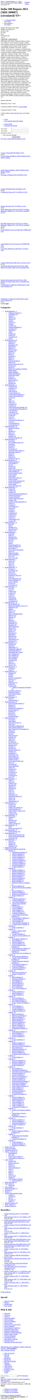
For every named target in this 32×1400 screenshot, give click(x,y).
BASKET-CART (9, 1369)
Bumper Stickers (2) (10, 1206)
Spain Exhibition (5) (17, 1087)
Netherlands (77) (13, 647)
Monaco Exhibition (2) (18, 1025)
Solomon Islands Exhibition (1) (21, 1081)
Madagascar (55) (13, 607)
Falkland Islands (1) (14, 461)
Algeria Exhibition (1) (18, 855)
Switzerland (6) (12, 775)
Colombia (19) (12, 404)
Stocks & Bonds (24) (11, 1182)
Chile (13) (11, 401)
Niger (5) (11, 662)
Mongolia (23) (12, 633)
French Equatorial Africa (15, 473)
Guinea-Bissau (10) (13, 519)
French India (12, 476)
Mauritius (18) (12, 625)
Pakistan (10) (12, 673)
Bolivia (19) (11, 362)
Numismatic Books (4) (11, 1150)
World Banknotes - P (11, 671)
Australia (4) (11, 333)
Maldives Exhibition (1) (18, 1019)
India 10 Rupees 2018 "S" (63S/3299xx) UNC (17, 1252)
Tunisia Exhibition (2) (18, 1103)
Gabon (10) (11, 489)
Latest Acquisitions (9, 1318)
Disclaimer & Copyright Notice (13, 1342)
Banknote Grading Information (13, 1332)
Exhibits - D (11, 926)
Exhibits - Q (11, 1055)
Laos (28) (11, 588)
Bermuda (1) (12, 356)
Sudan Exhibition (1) (18, 1089)
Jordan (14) (11, 566)
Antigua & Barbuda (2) (15, 327)
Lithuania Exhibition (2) (19, 1011)
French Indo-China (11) (15, 477)
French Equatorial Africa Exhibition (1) (18, 946)
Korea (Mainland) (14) (14, 578)
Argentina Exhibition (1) (19, 863)
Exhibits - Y (11, 1134)
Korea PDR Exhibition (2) (19, 1001)
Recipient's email (5, 133)
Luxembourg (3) (13, 601)
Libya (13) (11, 596)
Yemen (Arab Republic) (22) (16, 834)
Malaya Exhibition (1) (18, 1017)
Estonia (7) (11, 455)
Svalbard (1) (11, 770)
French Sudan (12, 484)
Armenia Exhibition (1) (18, 862)
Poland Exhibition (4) (18, 1051)
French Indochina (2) (14, 1167)
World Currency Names (11, 1334)
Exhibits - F (11, 937)
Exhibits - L (11, 1004)
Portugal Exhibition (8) (18, 1052)
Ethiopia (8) (11, 457)
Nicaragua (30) (12, 660)
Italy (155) (11, 556)
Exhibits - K (11, 996)
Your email (4, 131)
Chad (9, 399)
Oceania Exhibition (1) (18, 1039)
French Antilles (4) (13, 471)
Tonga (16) (11, 793)
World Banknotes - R (11, 702)
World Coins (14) (10, 1147)
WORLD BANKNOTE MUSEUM (15, 849)
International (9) (12, 538)
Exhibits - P (11, 1041)
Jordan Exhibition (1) (18, 995)
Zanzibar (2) (11, 844)
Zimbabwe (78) (12, 846)
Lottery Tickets (9, 1159)
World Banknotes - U (11, 802)
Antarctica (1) (12, 325)
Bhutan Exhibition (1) (18, 879)
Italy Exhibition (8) (17, 987)
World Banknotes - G (11, 487)
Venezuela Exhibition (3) (19, 1123)
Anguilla (10, 324)
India (19, 1)
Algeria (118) (12, 1161)
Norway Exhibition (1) (18, 1036)
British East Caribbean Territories (17, 369)
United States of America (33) (16, 810)
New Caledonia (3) (13, 654)
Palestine (10, 674)
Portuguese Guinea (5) (14, 690)
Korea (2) (11, 577)
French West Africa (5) (14, 486)
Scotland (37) (12, 737)
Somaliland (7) (12, 753)
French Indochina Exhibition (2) (21, 948)
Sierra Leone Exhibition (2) (19, 1076)
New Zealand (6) (13, 657)
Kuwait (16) (11, 583)
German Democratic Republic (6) (17, 494)
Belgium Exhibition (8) (18, 875)
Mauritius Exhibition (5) (19, 1022)
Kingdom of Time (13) (14, 575)
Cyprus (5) (11, 421)
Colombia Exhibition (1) (19, 913)
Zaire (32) (11, 841)
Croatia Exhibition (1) (18, 919)
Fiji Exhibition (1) (17, 940)
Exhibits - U (11, 1108)
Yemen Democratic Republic (16, 836)
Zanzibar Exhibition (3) (18, 1143)
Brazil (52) (11, 367)
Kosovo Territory (13, 582)
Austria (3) (11, 1195)
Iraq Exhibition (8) (17, 982)
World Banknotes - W (11, 825)
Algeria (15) (11, 319)
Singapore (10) (12, 745)
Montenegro (11, 634)
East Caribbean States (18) (15, 442)
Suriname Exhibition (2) (19, 1091)
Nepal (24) (11, 646)
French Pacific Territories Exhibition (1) (18, 950)
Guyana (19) (12, 521)
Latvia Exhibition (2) (18, 1007)
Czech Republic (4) (13, 423)
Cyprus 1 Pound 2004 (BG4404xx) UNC (12, 153)
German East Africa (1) (15, 495)
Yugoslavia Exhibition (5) (19, 1139)
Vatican (10, 818)
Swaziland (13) (12, 772)
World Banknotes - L (11, 586)
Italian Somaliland (13, 554)
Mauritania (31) (12, 623)
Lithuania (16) (12, 599)
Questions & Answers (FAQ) (12, 1324)
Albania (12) (12, 317)
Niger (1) (11, 1174)
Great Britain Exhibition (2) (19, 964)
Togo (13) (11, 791)
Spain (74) (11, 762)
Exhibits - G (11, 955)
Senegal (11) (11, 738)
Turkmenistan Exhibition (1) (20, 1107)
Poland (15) (11, 684)
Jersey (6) (11, 564)
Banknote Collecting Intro (11, 1331)
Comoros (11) (12, 405)
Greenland (11, 510)
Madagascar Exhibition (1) (19, 1015)
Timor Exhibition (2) (18, 1100)
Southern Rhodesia (13, 758)
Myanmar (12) (12, 641)
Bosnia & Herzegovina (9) (15, 364)
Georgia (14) (12, 492)
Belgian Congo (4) (13, 1163)
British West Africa (13, 375)
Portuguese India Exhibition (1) (21, 1054)
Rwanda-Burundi (13, 716)
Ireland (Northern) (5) (14, 546)
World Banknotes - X (11, 830)
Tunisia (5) (11, 1177)
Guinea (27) (11, 518)
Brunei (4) (11, 377)
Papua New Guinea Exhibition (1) (21, 1046)
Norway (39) (12, 665)
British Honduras (13, 372)
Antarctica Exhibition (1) (19, 860)
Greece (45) (11, 508)
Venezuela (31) (12, 820)
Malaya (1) (11, 612)
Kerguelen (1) (12, 574)
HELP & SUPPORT (10, 1361)
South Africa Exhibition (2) (19, 1083)
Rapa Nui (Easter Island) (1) (16, 703)
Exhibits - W (12, 1126)
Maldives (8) (12, 617)
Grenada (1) (11, 511)
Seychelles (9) (12, 742)
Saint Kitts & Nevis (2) (14, 722)
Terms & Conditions (10, 1321)
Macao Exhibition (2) (18, 1014)
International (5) (12, 1153)
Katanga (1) (11, 569)
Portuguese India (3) (14, 692)
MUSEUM (7, 1358)
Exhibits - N (11, 1030)
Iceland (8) (11, 534)
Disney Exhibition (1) (18, 927)
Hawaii (10, 526)
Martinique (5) (12, 622)
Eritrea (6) (11, 453)
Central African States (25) (15, 396)
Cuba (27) (11, 417)
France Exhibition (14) (18, 943)
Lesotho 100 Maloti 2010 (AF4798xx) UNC (13, 189)
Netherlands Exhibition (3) (19, 1031)
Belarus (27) (11, 348)
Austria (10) (11, 335)
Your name (4, 129)
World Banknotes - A (11, 311)
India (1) (10, 1169)
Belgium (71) (12, 351)
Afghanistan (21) (13, 314)
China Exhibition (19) (18, 911)
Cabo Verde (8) (12, 391)
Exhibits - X (11, 1129)
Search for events (9, 1301)
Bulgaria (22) (12, 378)
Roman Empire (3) (13, 710)
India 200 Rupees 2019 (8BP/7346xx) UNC (16, 1245)
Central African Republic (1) (16, 394)
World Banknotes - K (11, 567)
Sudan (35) (11, 767)
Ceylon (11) (11, 397)
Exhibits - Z (11, 1140)
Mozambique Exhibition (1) (20, 1028)
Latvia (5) (11, 590)
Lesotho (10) (12, 593)
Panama (10, 676)
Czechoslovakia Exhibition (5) (20, 924)
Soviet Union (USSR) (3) (15, 1156)
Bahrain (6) (11, 343)
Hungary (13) (12, 530)
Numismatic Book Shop (11, 1329)
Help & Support (8, 1320)
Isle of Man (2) (12, 548)
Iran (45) (10, 540)
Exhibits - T (11, 1095)
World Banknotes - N (11, 642)
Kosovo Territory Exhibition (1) (21, 1003)
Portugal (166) (12, 686)
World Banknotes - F (11, 460)
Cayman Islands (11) (14, 393)
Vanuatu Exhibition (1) (18, 1119)
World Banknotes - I (11, 1)
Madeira (10, 609)
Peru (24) (11, 681)
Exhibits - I (11, 975)
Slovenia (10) (12, 748)
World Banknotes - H (11, 522)
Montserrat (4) (12, 636)
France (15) (11, 1166)
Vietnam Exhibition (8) (18, 1124)
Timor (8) (11, 790)
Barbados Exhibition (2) (19, 871)
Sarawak (10, 734)
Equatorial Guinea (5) (14, 452)
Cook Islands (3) (13, 410)
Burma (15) (11, 381)
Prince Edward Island (14, 694)
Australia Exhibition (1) (18, 865)
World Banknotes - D (11, 426)
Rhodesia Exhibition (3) (18, 1062)
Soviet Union (12, 1175)
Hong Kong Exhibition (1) (19, 972)
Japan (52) (11, 562)
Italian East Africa (13, 553)
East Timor (11, 444)
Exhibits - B (11, 868)
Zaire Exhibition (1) (17, 1142)
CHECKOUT (8, 1366)
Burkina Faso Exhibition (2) (20, 894)
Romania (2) (11, 1200)
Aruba (10, 332)
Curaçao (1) (11, 418)
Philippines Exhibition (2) (19, 1049)
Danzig (10, 429)
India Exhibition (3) (17, 977)
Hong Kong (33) (13, 529)
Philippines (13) (12, 682)
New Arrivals (8, 1306)
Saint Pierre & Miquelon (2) (16, 726)
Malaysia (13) (12, 615)
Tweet (6, 119)
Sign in (3, 1350)
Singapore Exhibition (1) (19, 1078)
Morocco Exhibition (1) (18, 1027)
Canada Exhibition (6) (18, 900)
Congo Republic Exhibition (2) (20, 918)
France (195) (12, 468)
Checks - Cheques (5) (11, 1151)
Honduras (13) (12, 527)
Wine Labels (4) (9, 1183)
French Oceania (12, 479)
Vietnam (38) (12, 822)
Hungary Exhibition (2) (18, 974)
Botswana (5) (12, 365)
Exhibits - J (11, 990)
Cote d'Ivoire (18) (13, 413)
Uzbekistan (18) (12, 814)
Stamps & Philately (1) (11, 1188)
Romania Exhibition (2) (18, 1063)
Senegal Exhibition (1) (18, 1075)
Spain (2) (11, 1201)
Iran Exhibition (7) (17, 980)
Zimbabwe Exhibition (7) (19, 1145)
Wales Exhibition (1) (18, 1127)
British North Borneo (14, 373)
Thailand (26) (12, 788)
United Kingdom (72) (14, 809)
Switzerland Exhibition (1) (19, 1094)
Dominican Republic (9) (15, 437)
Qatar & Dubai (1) (13, 700)
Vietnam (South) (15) (14, 823)
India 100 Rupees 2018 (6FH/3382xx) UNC (16, 1241)
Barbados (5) (12, 346)
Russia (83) (11, 713)
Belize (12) (11, 353)
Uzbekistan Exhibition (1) (19, 1116)
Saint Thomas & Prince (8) (15, 727)
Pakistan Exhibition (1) (18, 1043)
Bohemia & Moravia (14, 361)
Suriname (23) (12, 769)
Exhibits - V (11, 1118)
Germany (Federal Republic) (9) (17, 502)
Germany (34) (12, 500)
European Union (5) (14, 458)
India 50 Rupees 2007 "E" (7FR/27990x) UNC (17, 1279)
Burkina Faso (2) (13, 380)
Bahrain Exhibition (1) (18, 870)
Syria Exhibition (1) (17, 1092)
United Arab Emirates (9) (15, 807)
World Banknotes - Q (11, 697)
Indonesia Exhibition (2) (19, 979)
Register (7, 1350)
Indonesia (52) (12, 537)
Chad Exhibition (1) (17, 907)
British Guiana (12, 370)
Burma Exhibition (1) (18, 895)
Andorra (10, 321)
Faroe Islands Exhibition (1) (20, 939)
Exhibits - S (11, 1067)
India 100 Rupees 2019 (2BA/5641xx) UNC (16, 1221)
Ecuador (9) (11, 445)
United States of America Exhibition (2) (18, 1114)
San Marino (11, 732)
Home (2, 1)
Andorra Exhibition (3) (18, 857)
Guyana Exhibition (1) (18, 969)
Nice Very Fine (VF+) (16, 113)
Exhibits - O (11, 1038)
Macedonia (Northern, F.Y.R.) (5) (17, 606)
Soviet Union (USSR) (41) (15, 761)
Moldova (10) (12, 630)
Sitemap (6, 1302)
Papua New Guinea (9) (14, 678)
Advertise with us (9, 1340)
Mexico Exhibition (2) (18, 1023)
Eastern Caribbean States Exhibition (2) (18, 931)
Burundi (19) (12, 383)
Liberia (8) (11, 594)
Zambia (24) (11, 843)
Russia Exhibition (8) (18, 1065)
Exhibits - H (11, 971)
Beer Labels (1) (9, 1187)
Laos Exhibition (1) (17, 1006)
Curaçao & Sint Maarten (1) (16, 420)
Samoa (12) (11, 730)
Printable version (27, 3)
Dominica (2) (12, 436)
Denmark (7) (12, 431)
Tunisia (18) (11, 798)
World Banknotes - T (11, 778)
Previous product (10, 20)
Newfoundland (12, 658)
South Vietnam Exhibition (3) (20, 1086)
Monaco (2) (11, 631)
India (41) (11, 535)
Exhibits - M (11, 1012)
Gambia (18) (12, 490)
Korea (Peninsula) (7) (14, 580)
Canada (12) (11, 389)
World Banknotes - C (11, 385)
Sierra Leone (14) (13, 743)
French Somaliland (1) (14, 482)
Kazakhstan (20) (13, 570)
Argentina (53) (12, 329)
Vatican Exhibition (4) (18, 1121)
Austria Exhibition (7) (18, 867)
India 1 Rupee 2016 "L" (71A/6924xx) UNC (17, 1273)
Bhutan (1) (11, 1164)
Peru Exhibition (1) (17, 1047)
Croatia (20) (11, 415)
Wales (10, 826)
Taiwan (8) (11, 782)
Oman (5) (11, 670)
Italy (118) (11, 1155)
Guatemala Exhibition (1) (19, 967)
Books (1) (7, 1192)
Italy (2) (10, 1198)
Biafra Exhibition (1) (18, 881)
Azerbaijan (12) (12, 337)
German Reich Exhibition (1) (20, 956)
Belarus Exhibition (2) (18, 873)
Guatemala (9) (12, 514)
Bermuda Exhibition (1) (18, 878)
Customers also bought (10, 125)
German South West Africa (16, 498)
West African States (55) (15, 828)
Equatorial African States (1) (16, 450)
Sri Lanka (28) (12, 764)
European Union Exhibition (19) (21, 935)
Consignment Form (9, 1337)
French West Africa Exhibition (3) (21, 953)
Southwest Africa (13, 759)
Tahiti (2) (11, 780)
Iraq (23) (10, 542)
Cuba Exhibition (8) (17, 921)
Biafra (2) (11, 359)
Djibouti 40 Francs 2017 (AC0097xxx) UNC (13, 206)
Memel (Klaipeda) (13, 626)
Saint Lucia (11, 724)
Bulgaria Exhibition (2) (18, 892)
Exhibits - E (11, 929)
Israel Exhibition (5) (17, 985)
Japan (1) (11, 1171)
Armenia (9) (11, 330)
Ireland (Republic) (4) (14, 545)
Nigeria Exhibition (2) (18, 1035)
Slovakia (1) (11, 746)
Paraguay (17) (12, 679)
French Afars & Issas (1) (15, 469)
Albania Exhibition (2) (18, 854)
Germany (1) (12, 1196)
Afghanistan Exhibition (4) (19, 852)
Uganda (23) (12, 804)
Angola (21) (11, 322)
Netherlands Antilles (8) (15, 649)
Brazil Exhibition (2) (18, 891)
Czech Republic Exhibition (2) (20, 923)
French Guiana (12, 474)
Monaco (10, 1172)
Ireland (10, 543)
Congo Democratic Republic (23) (17, 407)
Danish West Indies (13, 428)
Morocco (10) (12, 638)
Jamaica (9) (11, 561)
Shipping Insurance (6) (11, 1203)
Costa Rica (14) (12, 412)
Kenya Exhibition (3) (18, 998)
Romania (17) (12, 711)
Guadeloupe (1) (12, 513)
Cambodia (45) (12, 386)
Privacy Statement (9, 1326)
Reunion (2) (11, 705)
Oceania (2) (11, 668)
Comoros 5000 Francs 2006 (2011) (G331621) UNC (15, 263)
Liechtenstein (12, 598)
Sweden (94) (12, 774)
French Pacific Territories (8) (16, 481)
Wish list (12, 1350)
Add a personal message (9, 135)
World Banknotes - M (11, 602)
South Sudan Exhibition (18, 1084)
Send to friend (8, 124)
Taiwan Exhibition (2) (18, 1097)
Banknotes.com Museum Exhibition (11, 1395)
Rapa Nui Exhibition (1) (19, 1060)
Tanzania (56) (12, 785)
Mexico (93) (11, 628)
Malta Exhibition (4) (17, 1020)
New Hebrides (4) (13, 655)
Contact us (7, 1315)
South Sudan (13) (13, 756)
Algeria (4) (11, 1185)
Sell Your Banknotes (10, 1336)
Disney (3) (11, 433)
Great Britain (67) (13, 506)
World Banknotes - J (10, 559)
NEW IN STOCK (9, 1353)
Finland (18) (11, 466)
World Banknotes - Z (11, 839)
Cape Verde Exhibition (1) (19, 902)
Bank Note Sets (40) (10, 847)
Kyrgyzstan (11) (13, 585)
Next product (8, 23)
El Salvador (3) (12, 449)
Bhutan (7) (11, 357)
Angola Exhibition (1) (18, 859)
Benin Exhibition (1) (18, 876)
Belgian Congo (12, 349)
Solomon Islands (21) (14, 750)
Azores (10, 338)
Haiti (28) (11, 524)
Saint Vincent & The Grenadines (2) (18, 729)
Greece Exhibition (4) (18, 966)
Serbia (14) (11, 740)
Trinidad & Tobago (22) (15, 796)
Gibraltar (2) (11, 505)
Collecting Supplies (10, 1148)
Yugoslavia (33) (12, 838)
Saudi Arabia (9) (13, 735)
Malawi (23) (11, 610)
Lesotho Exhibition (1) (18, 1009)
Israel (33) (11, 551)
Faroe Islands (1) (13, 463)
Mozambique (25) (13, 639)
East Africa (11, 441)
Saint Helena (12, 721)
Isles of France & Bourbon (15, 550)
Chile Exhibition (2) (17, 910)
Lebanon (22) (12, 591)
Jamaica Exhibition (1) (18, 991)
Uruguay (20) (12, 812)
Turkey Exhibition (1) (18, 1105)
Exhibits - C (11, 897)
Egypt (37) (11, 447)
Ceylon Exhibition (17, 908)
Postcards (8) (8, 1190)
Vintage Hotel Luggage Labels (13, 1193)
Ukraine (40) (12, 806)
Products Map (8, 1304)
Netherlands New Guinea (15, 652)
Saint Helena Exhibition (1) (19, 1070)
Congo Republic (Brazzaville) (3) (17, 409)
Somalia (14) (12, 751)
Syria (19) (11, 777)
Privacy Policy (8, 1323)
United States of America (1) (16, 1158)
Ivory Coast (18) (13, 558)
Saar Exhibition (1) (17, 1068)
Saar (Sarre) (11, 719)
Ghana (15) (11, 503)
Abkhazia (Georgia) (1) (15, 313)
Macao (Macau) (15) (14, 604)
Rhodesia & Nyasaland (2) (15, 708)
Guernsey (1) (12, 516)
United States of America (15, 1179)
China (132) (11, 402)
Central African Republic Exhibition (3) (18, 904)
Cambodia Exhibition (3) (19, 899)
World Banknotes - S (11, 718)
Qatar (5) (11, 698)
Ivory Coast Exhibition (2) (19, 988)
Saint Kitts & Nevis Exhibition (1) (21, 1071)
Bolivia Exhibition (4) (18, 886)
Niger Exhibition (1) (17, 1033)
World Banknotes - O (11, 666)
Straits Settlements (13, 766)
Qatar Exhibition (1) (17, 1057)
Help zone (7, 1313)
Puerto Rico (11, 695)
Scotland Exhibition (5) (18, 1073)
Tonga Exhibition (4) (18, 1102)
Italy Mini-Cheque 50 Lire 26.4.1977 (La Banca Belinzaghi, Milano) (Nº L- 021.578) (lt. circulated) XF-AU (15, 225)
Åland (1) (11, 316)
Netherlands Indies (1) (14, 650)
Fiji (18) (10, 465)
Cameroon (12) (12, 388)
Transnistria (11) (13, 794)
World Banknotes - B (11, 340)
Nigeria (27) (11, 663)
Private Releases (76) (14, 831)
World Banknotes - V (11, 815)
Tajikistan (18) (12, 783)
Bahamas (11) (12, 341)
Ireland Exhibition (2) (18, 983)
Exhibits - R (11, 1059)
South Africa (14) (13, 754)
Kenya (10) (11, 572)
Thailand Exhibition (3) (18, 1099)
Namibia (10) (12, 644)
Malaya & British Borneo (15, 614)
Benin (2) (11, 354)
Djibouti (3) (11, 434)
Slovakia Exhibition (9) (18, 1079)
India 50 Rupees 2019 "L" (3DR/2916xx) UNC (17, 1236)
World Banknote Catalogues (12, 1328)
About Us (7, 1316)
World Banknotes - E (11, 439)
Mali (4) (10, 618)
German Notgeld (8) (14, 497)
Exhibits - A (11, 851)
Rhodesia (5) (12, 706)
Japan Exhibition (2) (17, 993)
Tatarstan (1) (11, 786)
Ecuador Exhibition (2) (18, 934)
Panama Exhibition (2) (18, 1044)
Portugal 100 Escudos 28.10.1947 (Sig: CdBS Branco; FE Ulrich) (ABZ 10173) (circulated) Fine (15, 280)
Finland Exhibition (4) (18, 942)
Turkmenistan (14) (13, 801)
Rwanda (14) (12, 714)
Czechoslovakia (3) (13, 425)
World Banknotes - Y (11, 833)
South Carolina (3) (17, 1180)
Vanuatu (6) (11, 817)
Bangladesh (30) (13, 345)
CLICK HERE (23, 107)
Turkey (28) (11, 799)
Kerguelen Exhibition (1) (19, 999)
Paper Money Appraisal (11, 1339)
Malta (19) (11, 620)
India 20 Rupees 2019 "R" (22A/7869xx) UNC (17, 1217)
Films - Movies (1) (10, 1204)
